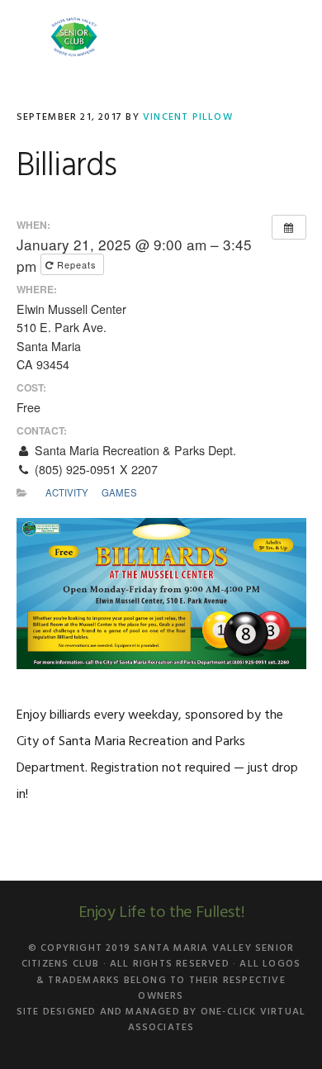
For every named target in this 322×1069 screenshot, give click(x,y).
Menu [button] (285, 36)
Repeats (77, 264)
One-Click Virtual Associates (217, 1020)
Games (119, 492)
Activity (66, 492)
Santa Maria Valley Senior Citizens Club (74, 37)
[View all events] (289, 227)
